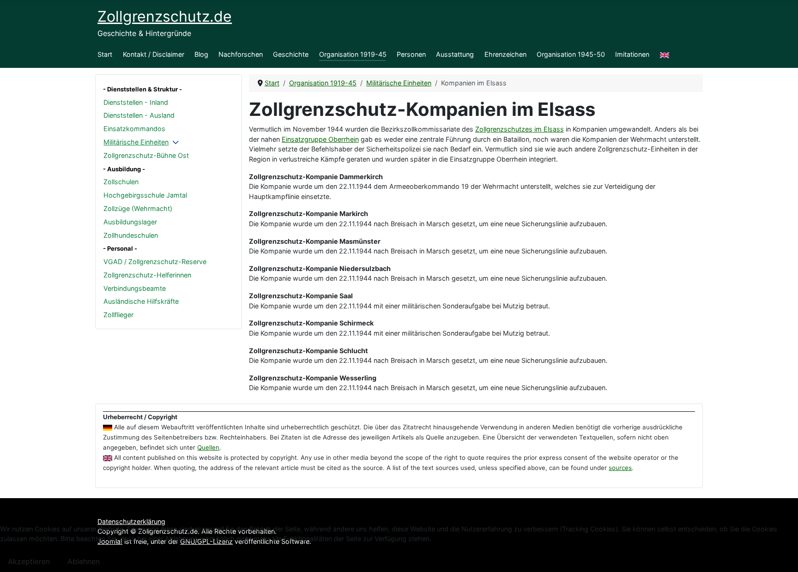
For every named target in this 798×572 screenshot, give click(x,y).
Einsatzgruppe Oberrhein (320, 139)
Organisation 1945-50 (571, 54)
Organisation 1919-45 (353, 54)
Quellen (208, 447)
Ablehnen (83, 561)
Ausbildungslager (130, 222)
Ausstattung (455, 54)
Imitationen (632, 54)
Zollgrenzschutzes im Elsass (519, 129)
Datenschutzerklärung (131, 521)
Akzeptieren (29, 561)
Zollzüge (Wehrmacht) (137, 208)
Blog (201, 54)
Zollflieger (118, 315)
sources (620, 467)
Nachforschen (240, 54)
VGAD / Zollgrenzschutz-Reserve (154, 261)
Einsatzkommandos (134, 128)
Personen (411, 54)
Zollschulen (121, 182)
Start (104, 54)
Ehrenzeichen (505, 54)
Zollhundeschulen (130, 235)
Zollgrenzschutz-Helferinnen (147, 275)
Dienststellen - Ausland (139, 115)
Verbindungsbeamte (134, 288)
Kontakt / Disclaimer (153, 54)
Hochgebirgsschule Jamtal (145, 195)
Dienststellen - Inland (135, 102)
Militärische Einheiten (136, 142)
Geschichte (290, 54)
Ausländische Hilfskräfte (141, 301)
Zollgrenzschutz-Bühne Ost (146, 155)
